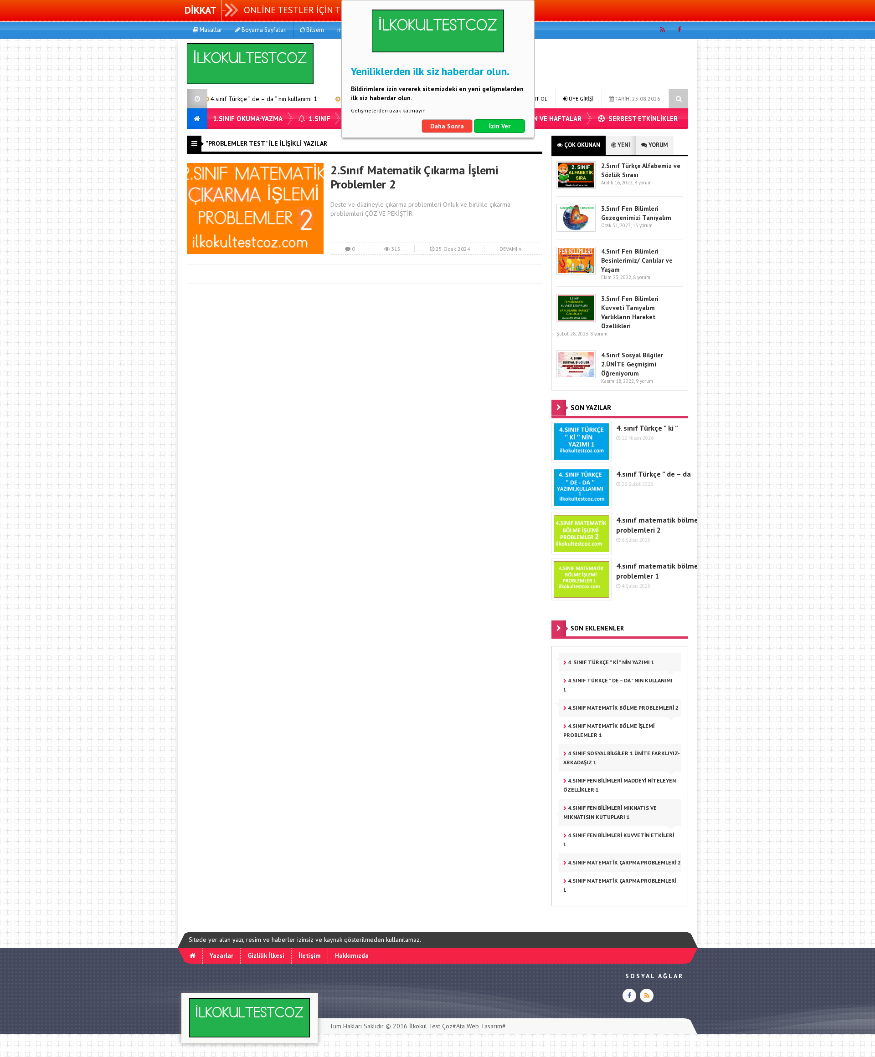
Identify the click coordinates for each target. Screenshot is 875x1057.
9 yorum (644, 381)
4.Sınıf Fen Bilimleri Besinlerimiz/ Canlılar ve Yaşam (637, 260)
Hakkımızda (352, 955)
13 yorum (643, 225)
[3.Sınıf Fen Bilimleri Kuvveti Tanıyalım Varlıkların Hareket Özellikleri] (576, 320)
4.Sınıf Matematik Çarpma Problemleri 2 (623, 862)
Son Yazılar (591, 407)
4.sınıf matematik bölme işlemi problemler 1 (608, 730)
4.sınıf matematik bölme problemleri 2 (622, 707)
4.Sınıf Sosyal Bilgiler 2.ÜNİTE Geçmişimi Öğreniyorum (632, 364)
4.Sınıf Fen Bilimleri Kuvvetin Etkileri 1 (618, 840)
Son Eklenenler (597, 628)
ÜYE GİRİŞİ (580, 98)
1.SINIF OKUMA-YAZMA (248, 118)
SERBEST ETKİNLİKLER (642, 118)
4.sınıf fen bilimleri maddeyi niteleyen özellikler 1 (619, 785)
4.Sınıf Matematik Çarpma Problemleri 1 (619, 885)
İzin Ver (499, 126)
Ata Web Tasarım (479, 1026)
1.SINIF (318, 118)
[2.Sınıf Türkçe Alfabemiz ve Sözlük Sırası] (576, 187)
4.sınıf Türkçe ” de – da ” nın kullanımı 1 (225, 99)
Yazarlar (221, 955)
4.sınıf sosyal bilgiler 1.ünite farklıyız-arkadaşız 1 (621, 758)
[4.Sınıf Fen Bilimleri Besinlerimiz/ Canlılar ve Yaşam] (576, 272)
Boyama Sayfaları (263, 30)
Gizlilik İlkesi (265, 955)
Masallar (210, 30)
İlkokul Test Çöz (431, 1026)
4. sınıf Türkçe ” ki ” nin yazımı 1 (610, 662)
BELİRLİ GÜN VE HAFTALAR (540, 118)
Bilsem (314, 30)
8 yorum (643, 182)
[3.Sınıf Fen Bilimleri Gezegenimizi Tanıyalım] (576, 230)
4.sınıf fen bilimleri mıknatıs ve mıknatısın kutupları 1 (610, 812)
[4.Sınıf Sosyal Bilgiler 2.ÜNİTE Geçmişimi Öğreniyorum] (576, 376)
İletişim (310, 955)
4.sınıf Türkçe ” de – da (653, 473)
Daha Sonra (447, 126)
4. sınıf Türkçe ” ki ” (647, 427)
